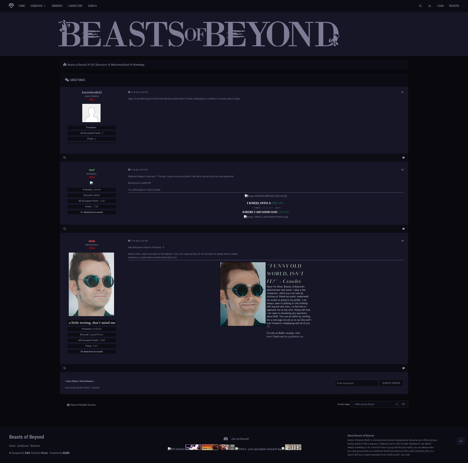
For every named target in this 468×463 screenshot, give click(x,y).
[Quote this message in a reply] (403, 157)
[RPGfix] (193, 449)
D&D (27, 453)
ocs (276, 207)
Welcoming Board (120, 64)
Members (57, 5)
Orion (44, 453)
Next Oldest (72, 381)
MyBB (66, 453)
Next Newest (86, 381)
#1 (402, 92)
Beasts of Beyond (77, 64)
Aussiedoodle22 (92, 92)
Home (22, 5)
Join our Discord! (240, 439)
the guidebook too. (294, 336)
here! (269, 336)
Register (454, 5)
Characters (75, 5)
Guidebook (37, 5)
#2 (402, 170)
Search (92, 5)
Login (440, 5)
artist (257, 207)
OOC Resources (98, 64)
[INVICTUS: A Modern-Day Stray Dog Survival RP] (227, 449)
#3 (402, 241)
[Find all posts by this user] (64, 157)
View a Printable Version (83, 404)
